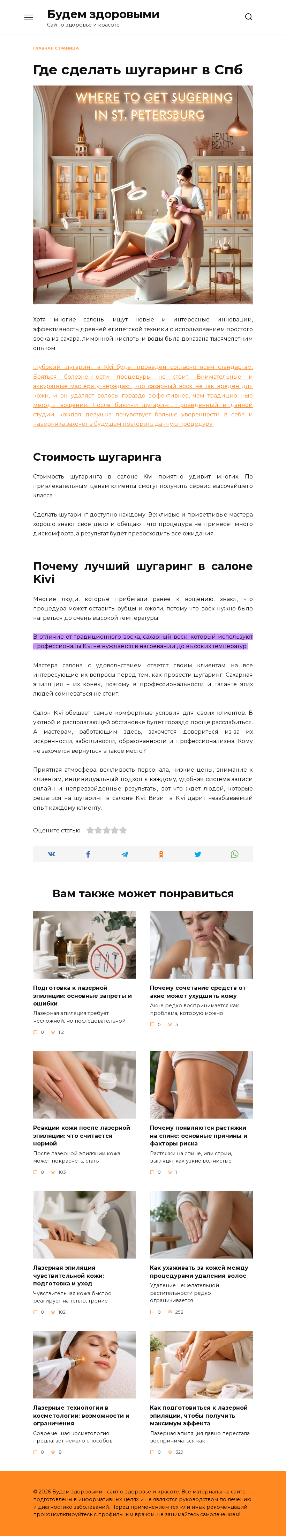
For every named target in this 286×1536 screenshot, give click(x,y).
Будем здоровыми (103, 14)
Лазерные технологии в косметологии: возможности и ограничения (81, 1415)
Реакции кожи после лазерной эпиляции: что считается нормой (81, 1136)
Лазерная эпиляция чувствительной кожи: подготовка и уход (68, 1275)
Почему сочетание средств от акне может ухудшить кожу (198, 992)
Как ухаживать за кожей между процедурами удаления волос (199, 1271)
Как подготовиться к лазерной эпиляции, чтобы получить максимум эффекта (199, 1415)
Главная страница (56, 48)
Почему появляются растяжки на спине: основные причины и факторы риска (198, 1136)
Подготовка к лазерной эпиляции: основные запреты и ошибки (82, 996)
